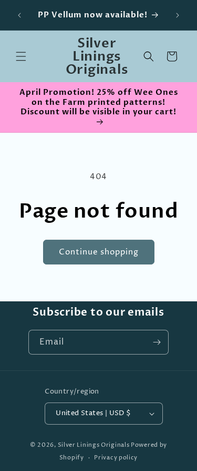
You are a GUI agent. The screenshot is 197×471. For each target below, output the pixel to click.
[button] (21, 56)
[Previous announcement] (19, 15)
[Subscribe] (156, 342)
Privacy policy (116, 458)
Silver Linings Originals (94, 445)
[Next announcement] (177, 15)
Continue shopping (99, 252)
